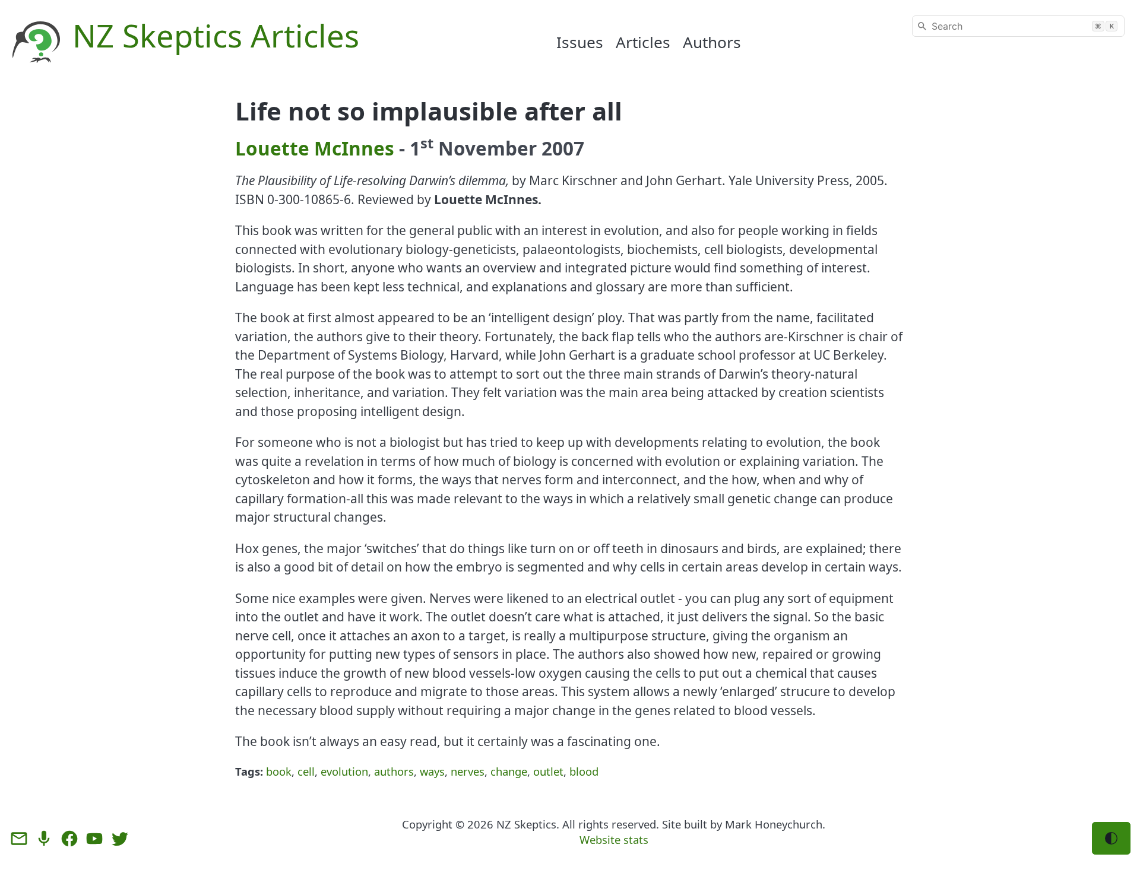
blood (583, 771)
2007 (563, 148)
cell (306, 771)
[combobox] (1018, 26)
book (279, 771)
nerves (467, 771)
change (508, 771)
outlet (548, 771)
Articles (643, 42)
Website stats (614, 839)
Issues (579, 42)
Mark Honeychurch (773, 824)
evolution (344, 771)
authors (394, 771)
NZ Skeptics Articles (215, 35)
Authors (712, 42)
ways (432, 771)
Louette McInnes (314, 148)
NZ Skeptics (526, 824)
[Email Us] (19, 838)
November (487, 148)
